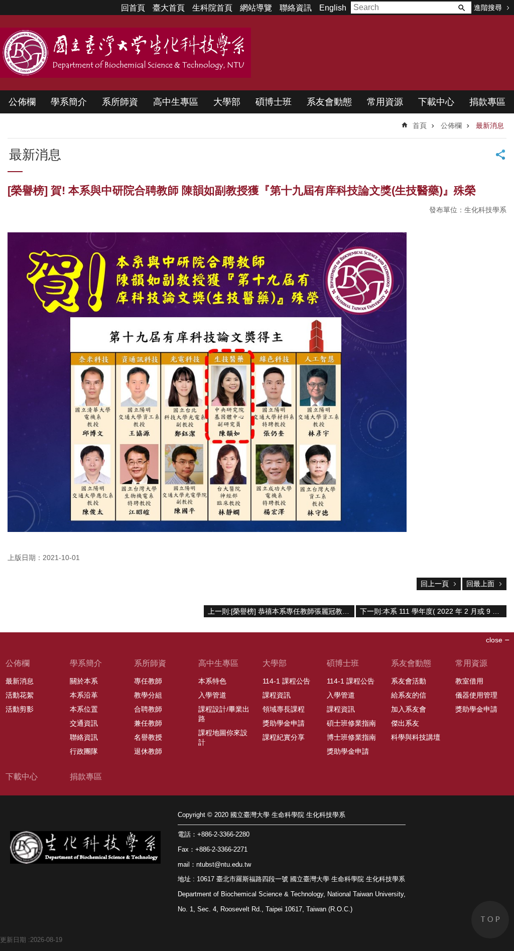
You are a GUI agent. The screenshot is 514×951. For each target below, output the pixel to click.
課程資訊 (277, 695)
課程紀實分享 (284, 737)
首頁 (420, 125)
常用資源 (385, 102)
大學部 (226, 102)
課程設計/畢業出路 (223, 714)
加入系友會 (408, 709)
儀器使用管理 (476, 695)
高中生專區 (175, 102)
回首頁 (133, 8)
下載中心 (436, 102)
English (332, 8)
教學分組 (148, 695)
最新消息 (490, 125)
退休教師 (148, 751)
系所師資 (120, 102)
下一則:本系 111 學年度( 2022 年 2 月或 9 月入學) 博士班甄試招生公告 (433, 611)
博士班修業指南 (351, 737)
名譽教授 (148, 737)
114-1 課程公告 (286, 681)
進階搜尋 (488, 8)
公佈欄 (22, 102)
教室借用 (469, 681)
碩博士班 (273, 102)
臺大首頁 (169, 8)
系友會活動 (408, 681)
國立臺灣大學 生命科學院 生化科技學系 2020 (125, 53)
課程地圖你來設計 (222, 737)
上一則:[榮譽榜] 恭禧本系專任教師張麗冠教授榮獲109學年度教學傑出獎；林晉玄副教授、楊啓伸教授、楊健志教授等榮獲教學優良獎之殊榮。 (281, 611)
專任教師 (148, 681)
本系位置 (84, 709)
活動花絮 (20, 695)
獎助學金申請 (284, 723)
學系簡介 (69, 102)
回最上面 (480, 584)
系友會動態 (329, 102)
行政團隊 (84, 751)
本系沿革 (84, 695)
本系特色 (212, 681)
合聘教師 (148, 709)
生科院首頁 (212, 8)
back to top (490, 919)
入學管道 (212, 695)
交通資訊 (84, 723)
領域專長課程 (284, 709)
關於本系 (84, 681)
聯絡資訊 (296, 8)
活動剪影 (20, 709)
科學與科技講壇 (415, 737)
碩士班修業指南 (351, 723)
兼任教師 (148, 723)
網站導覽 (256, 8)
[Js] (207, 529)
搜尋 (461, 8)
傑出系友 (405, 723)
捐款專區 (487, 102)
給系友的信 (408, 695)
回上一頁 (435, 584)
